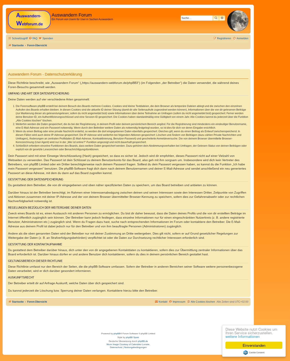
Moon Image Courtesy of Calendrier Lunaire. (128, 344)
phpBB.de (143, 341)
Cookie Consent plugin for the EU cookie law (254, 352)
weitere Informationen (242, 336)
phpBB (117, 333)
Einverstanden (254, 345)
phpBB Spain (132, 337)
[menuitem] (33, 38)
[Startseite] (29, 20)
